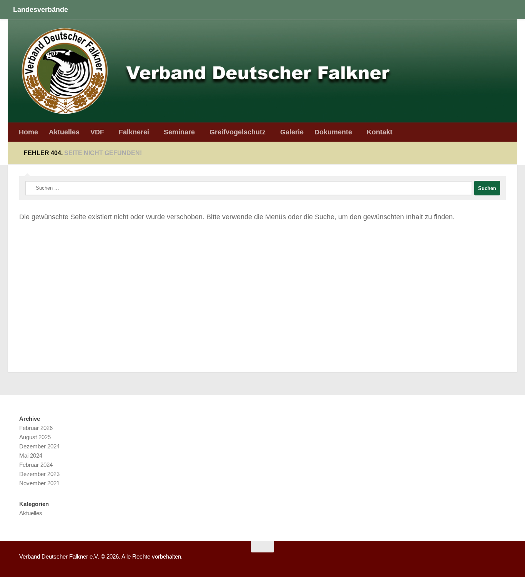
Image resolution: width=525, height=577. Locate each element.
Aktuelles (64, 132)
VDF (97, 132)
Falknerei (134, 132)
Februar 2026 (36, 428)
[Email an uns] (504, 559)
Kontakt (379, 132)
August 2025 (35, 437)
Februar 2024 (36, 464)
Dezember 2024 (39, 446)
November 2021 (39, 483)
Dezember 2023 (39, 474)
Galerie (292, 132)
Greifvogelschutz (237, 132)
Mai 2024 (30, 455)
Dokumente (333, 132)
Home (28, 132)
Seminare (179, 132)
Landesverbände (40, 9)
